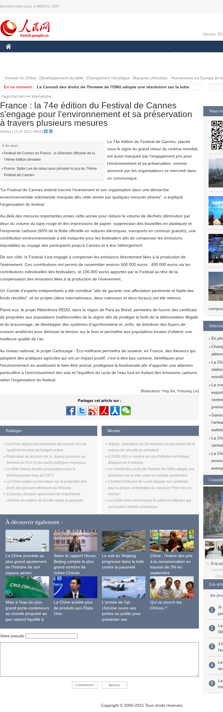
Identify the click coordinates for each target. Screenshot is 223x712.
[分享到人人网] (115, 410)
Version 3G (213, 34)
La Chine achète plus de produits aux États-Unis (74, 608)
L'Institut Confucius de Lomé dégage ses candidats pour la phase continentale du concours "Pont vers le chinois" (149, 488)
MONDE (68, 54)
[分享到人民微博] (104, 410)
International (41, 96)
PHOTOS (43, 66)
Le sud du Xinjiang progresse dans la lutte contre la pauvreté (123, 561)
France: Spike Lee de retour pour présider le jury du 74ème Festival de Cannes (50, 172)
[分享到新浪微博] (93, 410)
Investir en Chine (20, 78)
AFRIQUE (93, 54)
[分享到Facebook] (70, 410)
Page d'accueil (13, 96)
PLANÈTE (198, 54)
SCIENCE (119, 54)
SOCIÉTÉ (172, 54)
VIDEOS (67, 66)
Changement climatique (108, 78)
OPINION (18, 66)
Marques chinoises (150, 78)
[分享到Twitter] (82, 410)
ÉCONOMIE (41, 54)
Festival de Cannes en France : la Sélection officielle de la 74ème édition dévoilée (49, 156)
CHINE (16, 54)
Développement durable (61, 78)
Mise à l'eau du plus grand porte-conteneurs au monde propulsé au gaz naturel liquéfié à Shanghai (27, 613)
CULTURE (146, 54)
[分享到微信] (126, 410)
